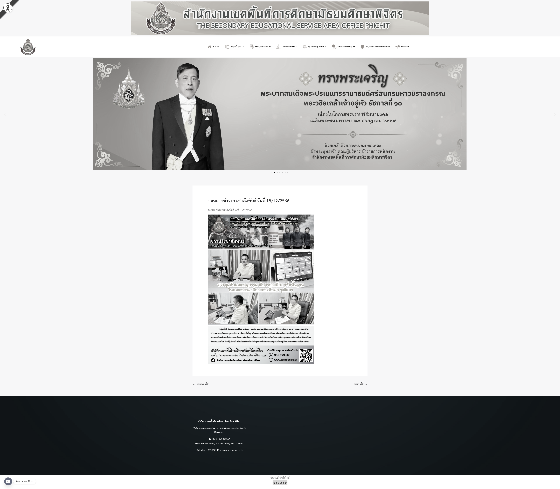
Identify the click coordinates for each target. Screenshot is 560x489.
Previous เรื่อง (201, 383)
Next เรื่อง (360, 383)
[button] (5, 114)
